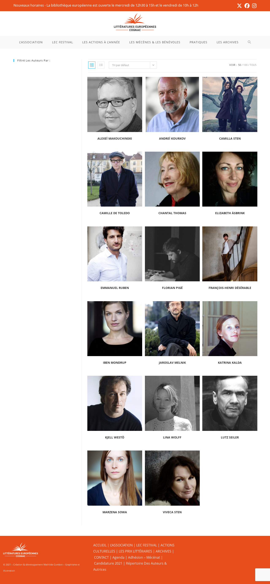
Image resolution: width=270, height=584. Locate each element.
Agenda (118, 557)
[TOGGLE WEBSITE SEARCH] (249, 42)
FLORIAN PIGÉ (172, 288)
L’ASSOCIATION (121, 545)
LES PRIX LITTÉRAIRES (135, 551)
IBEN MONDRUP (114, 363)
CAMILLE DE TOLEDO (115, 213)
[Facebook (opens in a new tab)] (247, 5)
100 (245, 65)
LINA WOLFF (172, 437)
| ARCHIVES (162, 551)
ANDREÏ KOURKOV (172, 138)
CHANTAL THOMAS (172, 213)
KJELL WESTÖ (114, 437)
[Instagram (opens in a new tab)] (253, 5)
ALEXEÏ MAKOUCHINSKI (114, 138)
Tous (253, 65)
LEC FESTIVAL (146, 545)
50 (239, 65)
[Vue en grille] (91, 65)
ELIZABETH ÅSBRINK (230, 213)
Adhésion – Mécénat (144, 557)
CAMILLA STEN (230, 138)
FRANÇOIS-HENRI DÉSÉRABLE (230, 288)
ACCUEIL (100, 545)
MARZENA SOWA (115, 512)
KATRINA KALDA (230, 363)
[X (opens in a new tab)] (239, 5)
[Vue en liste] (101, 65)
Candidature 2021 (108, 563)
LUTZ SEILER (230, 437)
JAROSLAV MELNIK (172, 363)
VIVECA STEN (172, 512)
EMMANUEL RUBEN (115, 288)
